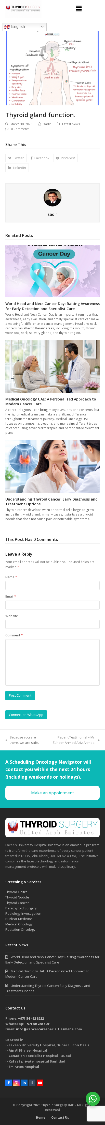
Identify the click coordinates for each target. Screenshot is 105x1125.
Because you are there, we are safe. (22, 740)
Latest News (71, 124)
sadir (47, 124)
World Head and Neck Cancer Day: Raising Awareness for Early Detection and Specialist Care (52, 306)
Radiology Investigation (23, 913)
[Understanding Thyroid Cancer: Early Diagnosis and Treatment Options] (52, 466)
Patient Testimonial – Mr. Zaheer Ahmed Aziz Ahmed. (71, 740)
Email (10, 596)
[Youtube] (40, 1083)
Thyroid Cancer (17, 903)
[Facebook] (8, 1083)
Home (40, 1117)
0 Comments (20, 129)
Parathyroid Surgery (21, 908)
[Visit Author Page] (52, 197)
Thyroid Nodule (17, 897)
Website (11, 616)
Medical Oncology (19, 924)
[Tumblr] (32, 1083)
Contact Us (60, 1117)
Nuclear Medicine (18, 919)
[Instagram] (16, 1083)
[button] (79, 9)
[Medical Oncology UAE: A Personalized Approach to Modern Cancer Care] (52, 366)
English (17, 26)
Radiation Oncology (20, 929)
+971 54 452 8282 (31, 1018)
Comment (14, 635)
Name (11, 577)
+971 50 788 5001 (38, 1023)
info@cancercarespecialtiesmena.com (49, 1029)
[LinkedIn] (24, 1083)
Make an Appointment (52, 793)
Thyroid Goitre (16, 892)
